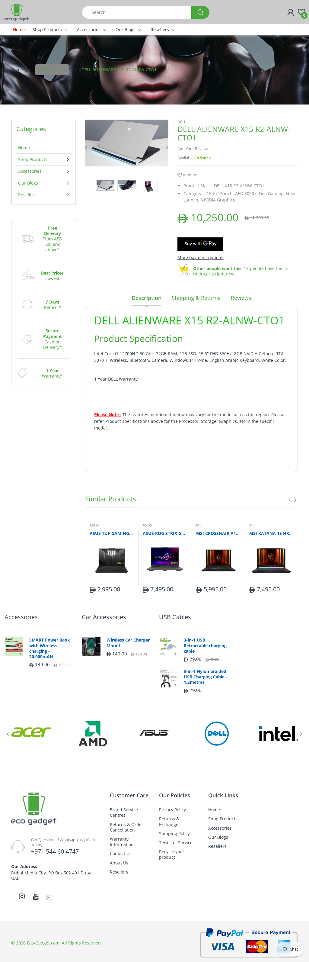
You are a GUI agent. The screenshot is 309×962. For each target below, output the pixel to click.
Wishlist (190, 175)
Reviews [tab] (241, 297)
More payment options (200, 257)
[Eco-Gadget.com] (17, 12)
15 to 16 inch (52, 69)
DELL (181, 121)
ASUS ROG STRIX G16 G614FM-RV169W (165, 533)
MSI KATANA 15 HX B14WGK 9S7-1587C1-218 (271, 533)
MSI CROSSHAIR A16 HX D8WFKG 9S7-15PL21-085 (218, 533)
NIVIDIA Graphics (218, 200)
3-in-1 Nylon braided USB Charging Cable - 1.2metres (205, 677)
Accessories (21, 617)
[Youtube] (35, 896)
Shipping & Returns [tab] (196, 297)
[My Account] (290, 12)
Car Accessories (104, 617)
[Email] (49, 897)
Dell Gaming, (272, 193)
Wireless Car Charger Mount (128, 642)
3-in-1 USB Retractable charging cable (205, 645)
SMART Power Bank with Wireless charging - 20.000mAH (49, 648)
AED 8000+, (246, 193)
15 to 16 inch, (220, 193)
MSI (199, 525)
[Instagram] (21, 896)
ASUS (94, 525)
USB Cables (175, 617)
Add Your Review (192, 148)
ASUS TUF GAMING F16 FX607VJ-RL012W (112, 533)
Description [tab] (146, 297)
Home (17, 69)
